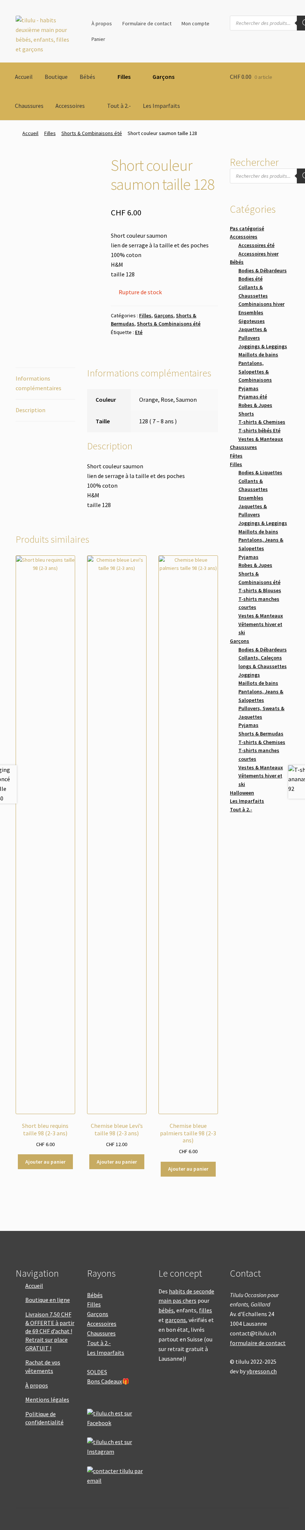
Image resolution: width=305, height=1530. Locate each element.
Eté (138, 332)
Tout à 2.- (119, 105)
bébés (166, 1310)
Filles (124, 76)
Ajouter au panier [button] (45, 1161)
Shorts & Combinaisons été (91, 133)
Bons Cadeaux (104, 1381)
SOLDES (97, 1372)
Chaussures (29, 105)
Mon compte (195, 23)
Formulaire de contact (146, 23)
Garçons (163, 76)
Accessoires (70, 105)
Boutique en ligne (47, 1299)
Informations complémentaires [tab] (38, 383)
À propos (102, 23)
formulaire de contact (258, 1343)
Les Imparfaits (161, 105)
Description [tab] (30, 410)
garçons (175, 1320)
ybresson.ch (262, 1371)
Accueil (24, 76)
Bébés (87, 76)
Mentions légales (47, 1399)
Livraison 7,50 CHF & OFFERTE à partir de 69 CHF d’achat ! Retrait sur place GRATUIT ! (49, 1331)
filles (205, 1310)
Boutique (56, 76)
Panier (98, 39)
